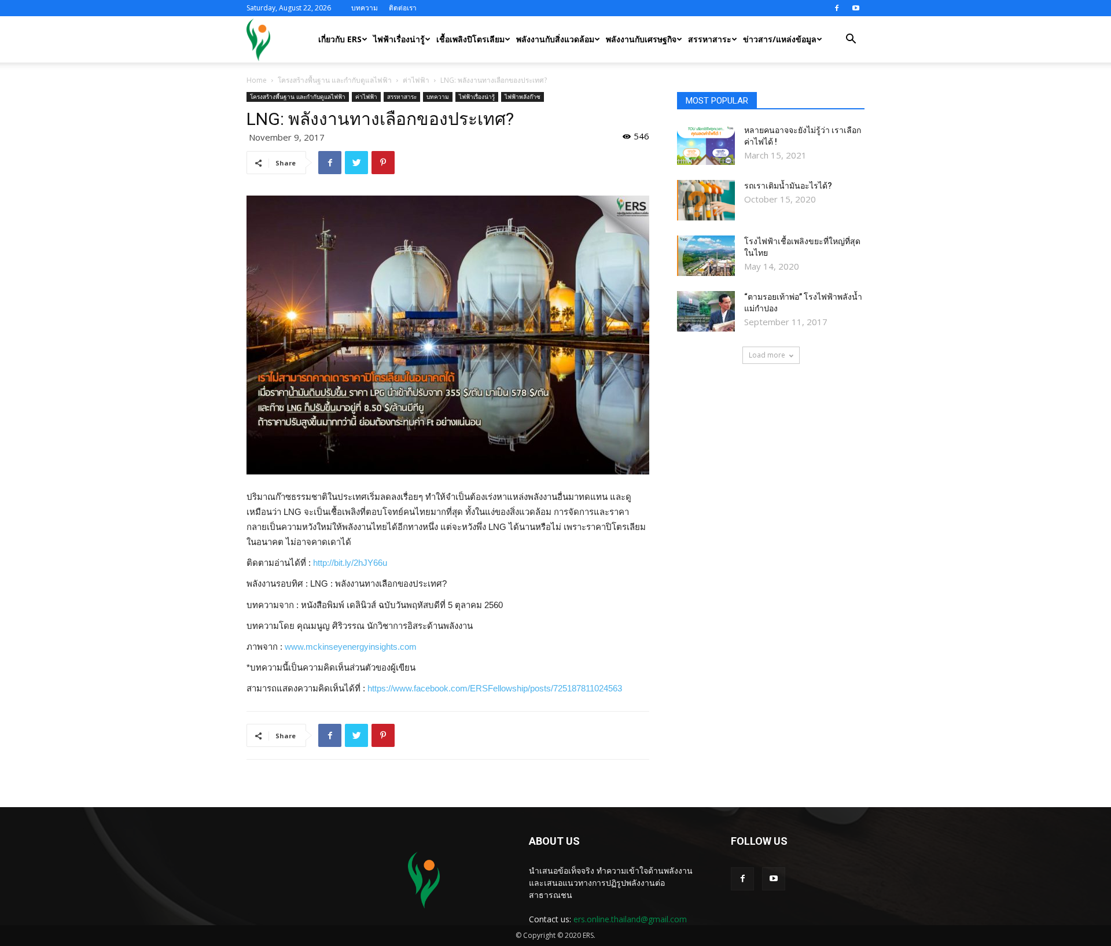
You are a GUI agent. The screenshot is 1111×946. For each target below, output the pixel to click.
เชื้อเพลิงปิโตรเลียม (470, 39)
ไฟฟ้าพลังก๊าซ (522, 97)
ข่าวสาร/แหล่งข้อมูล (779, 39)
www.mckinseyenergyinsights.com (351, 646)
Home (257, 80)
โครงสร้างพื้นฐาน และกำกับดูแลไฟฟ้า (335, 80)
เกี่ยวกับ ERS (340, 39)
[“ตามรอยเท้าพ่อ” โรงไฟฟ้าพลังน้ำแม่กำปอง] (706, 311)
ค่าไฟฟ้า (416, 80)
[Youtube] (855, 8)
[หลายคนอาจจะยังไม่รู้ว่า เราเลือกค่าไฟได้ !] (706, 144)
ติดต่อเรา (403, 8)
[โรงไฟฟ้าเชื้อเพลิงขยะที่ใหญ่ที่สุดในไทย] (706, 255)
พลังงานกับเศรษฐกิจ (641, 39)
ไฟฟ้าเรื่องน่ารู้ (399, 39)
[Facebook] (836, 8)
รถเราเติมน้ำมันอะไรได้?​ (788, 185)
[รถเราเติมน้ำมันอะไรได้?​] (706, 200)
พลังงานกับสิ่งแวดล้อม (555, 39)
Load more (767, 355)
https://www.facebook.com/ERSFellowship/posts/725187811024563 (494, 688)
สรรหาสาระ (709, 39)
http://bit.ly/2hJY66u (350, 563)
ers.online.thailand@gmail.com (630, 919)
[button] (850, 40)
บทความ (364, 8)
